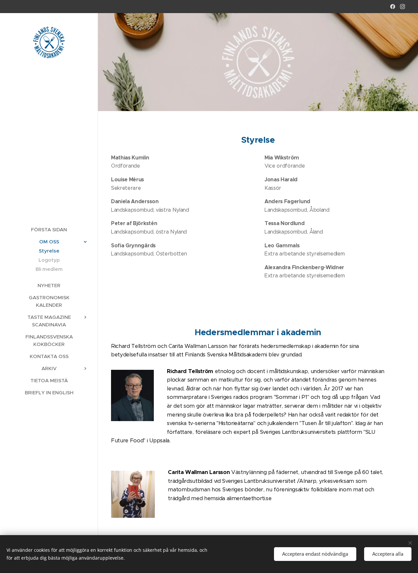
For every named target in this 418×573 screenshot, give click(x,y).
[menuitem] (49, 229)
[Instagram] (402, 6)
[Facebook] (393, 6)
